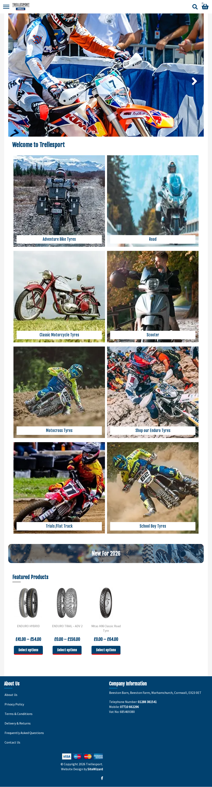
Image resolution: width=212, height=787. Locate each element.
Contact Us (12, 742)
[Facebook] (102, 778)
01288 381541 (147, 702)
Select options (28, 650)
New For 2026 (106, 553)
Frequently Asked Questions (24, 733)
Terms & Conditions (19, 714)
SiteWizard (95, 769)
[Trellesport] (20, 6)
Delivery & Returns (18, 723)
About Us (11, 695)
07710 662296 (129, 707)
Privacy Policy (14, 704)
